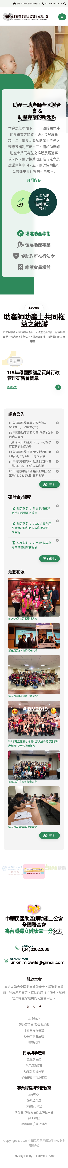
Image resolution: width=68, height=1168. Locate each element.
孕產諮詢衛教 (34, 1066)
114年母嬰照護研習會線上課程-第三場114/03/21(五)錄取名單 (30, 464)
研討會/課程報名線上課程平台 (34, 1112)
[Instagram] (27, 1006)
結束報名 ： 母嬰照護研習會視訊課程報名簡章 (31, 511)
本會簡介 (34, 1019)
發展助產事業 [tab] (37, 245)
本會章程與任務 (34, 1030)
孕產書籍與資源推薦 (34, 1077)
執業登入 (34, 1095)
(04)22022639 (35, 949)
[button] (62, 16)
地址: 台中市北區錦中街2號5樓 (28, 3)
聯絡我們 (34, 1042)
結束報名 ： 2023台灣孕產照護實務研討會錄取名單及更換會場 (31, 528)
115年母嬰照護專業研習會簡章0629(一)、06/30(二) (28, 425)
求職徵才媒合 (34, 1106)
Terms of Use (45, 1156)
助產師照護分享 (34, 1071)
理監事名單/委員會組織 (34, 1025)
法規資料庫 (34, 1101)
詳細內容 (34, 180)
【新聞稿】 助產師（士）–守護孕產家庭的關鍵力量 (30, 444)
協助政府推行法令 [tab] (37, 256)
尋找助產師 (34, 1060)
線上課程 (34, 1118)
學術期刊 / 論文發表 (34, 1124)
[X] (34, 1006)
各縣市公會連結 (34, 1036)
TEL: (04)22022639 (53, 3)
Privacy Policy (22, 1156)
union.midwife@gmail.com (37, 962)
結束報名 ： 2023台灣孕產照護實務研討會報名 (31, 545)
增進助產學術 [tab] (37, 234)
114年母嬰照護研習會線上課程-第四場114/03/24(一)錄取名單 (30, 454)
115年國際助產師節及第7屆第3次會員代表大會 (31, 435)
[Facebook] (40, 1006)
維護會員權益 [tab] (37, 267)
